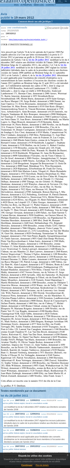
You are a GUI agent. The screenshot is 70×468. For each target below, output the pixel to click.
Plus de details (42, 465)
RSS (16, 5)
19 (16, 17)
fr (59, 1)
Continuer (26, 465)
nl (66, 1)
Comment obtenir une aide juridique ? (35, 21)
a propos (26, 5)
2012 (30, 17)
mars (22, 17)
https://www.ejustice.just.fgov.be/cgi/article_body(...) (28, 39)
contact (51, 5)
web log (39, 5)
